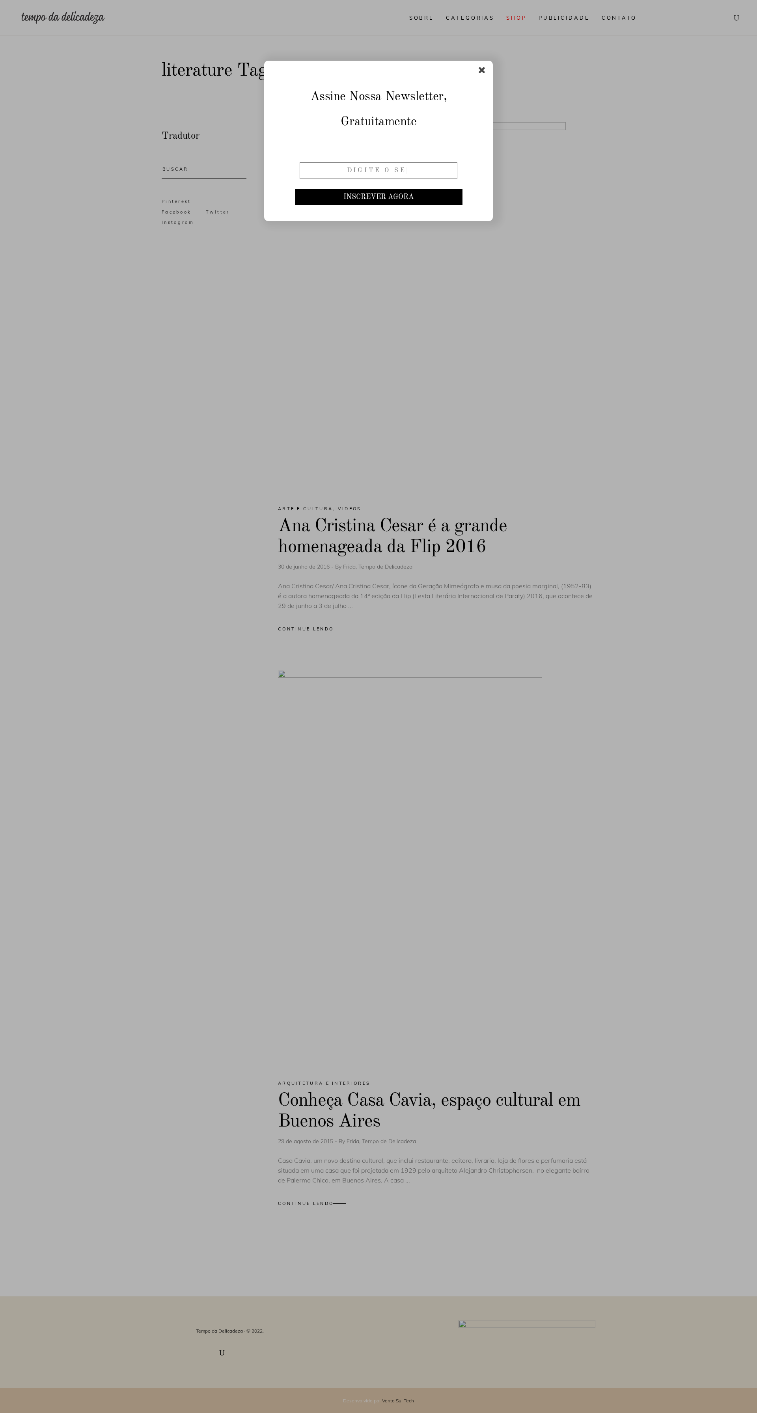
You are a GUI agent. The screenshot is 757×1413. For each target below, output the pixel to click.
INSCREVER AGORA (378, 197)
